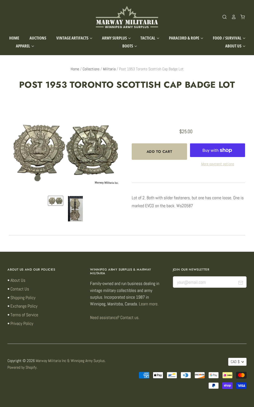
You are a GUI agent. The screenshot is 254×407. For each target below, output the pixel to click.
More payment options (217, 164)
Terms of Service (24, 315)
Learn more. (149, 304)
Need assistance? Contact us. (114, 317)
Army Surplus (114, 38)
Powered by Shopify (21, 367)
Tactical (148, 38)
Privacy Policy (21, 323)
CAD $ (235, 361)
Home (14, 38)
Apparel (23, 46)
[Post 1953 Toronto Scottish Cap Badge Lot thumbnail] (55, 200)
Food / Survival (227, 38)
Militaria (109, 69)
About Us (233, 46)
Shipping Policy (22, 297)
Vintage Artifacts (72, 38)
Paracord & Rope (184, 38)
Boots (128, 46)
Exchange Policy (23, 306)
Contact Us (19, 289)
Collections (91, 69)
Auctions (38, 38)
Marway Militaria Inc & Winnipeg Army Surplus (70, 360)
